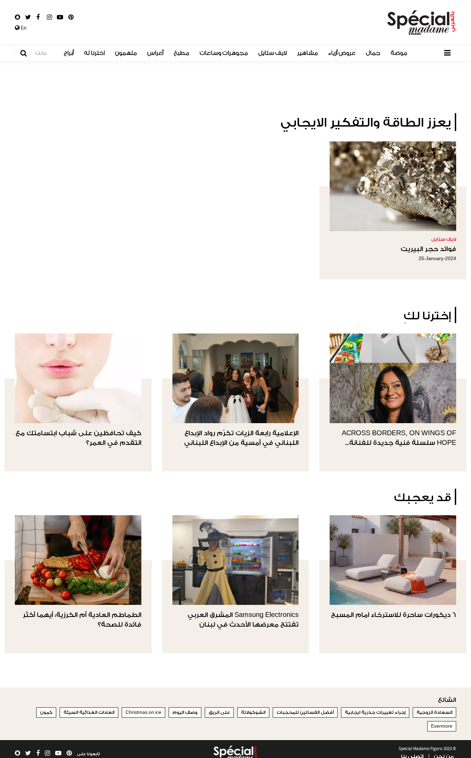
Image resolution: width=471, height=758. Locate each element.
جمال (373, 53)
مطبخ (181, 53)
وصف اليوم (185, 712)
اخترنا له (94, 53)
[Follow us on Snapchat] (17, 17)
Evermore (441, 726)
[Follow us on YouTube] (60, 17)
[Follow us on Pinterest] (70, 17)
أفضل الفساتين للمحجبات (305, 712)
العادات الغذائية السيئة (88, 712)
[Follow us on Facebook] (38, 17)
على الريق (219, 712)
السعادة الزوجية (434, 712)
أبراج (69, 53)
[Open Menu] (447, 53)
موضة (399, 53)
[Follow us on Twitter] (28, 17)
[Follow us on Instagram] (49, 17)
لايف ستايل (272, 53)
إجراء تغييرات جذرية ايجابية (375, 712)
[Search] (27, 53)
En (23, 27)
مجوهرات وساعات (224, 53)
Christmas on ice (143, 712)
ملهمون (126, 53)
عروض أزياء (341, 53)
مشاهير (307, 53)
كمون (46, 712)
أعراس (155, 53)
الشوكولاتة (253, 712)
